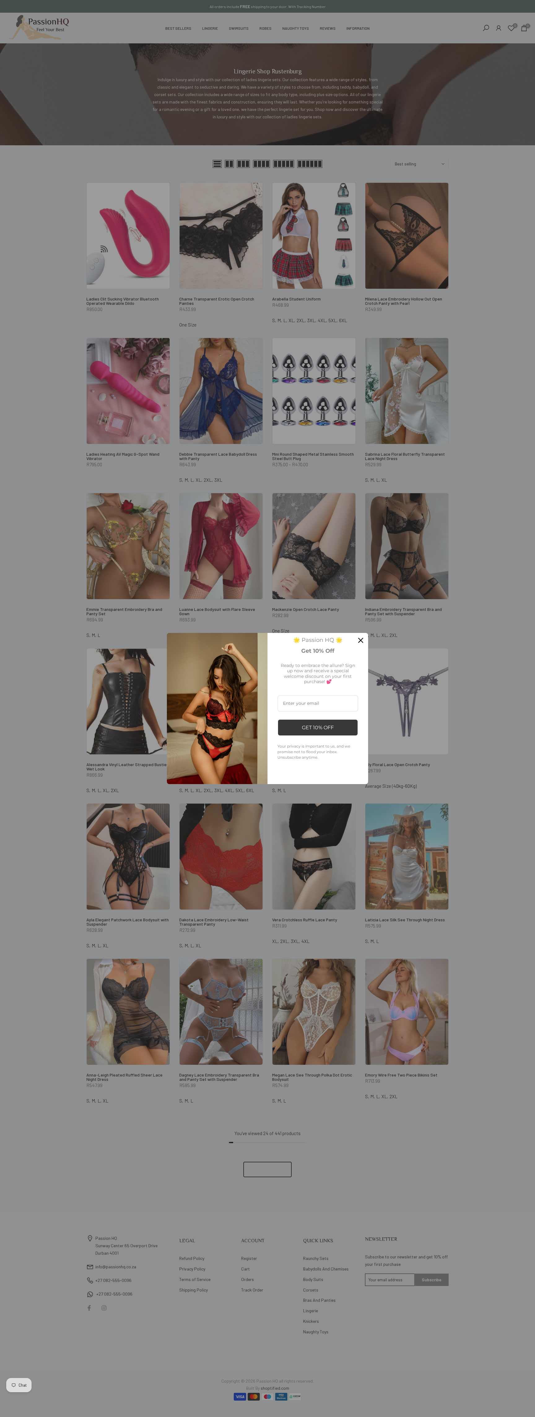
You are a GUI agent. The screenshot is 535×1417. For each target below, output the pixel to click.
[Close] (360, 640)
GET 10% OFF (318, 727)
